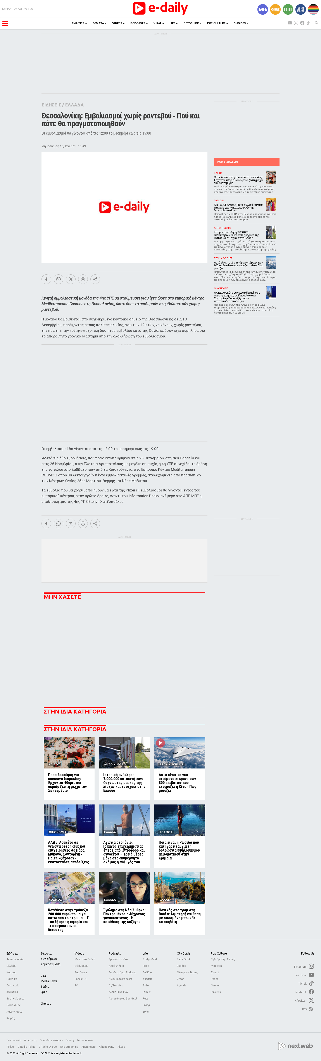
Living (146, 1005)
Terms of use (85, 1040)
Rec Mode (81, 972)
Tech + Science (15, 998)
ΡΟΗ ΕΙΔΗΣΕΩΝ (227, 161)
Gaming (215, 985)
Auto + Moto (14, 1011)
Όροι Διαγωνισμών (51, 1040)
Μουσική (216, 965)
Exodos (181, 965)
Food (146, 965)
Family (146, 992)
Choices (46, 1003)
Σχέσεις (147, 978)
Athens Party (107, 1046)
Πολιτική (12, 978)
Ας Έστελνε (116, 985)
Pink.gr (11, 1046)
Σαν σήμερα (49, 958)
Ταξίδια (147, 972)
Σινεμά (215, 972)
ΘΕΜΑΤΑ (98, 23)
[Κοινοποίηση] (95, 279)
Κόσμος (11, 972)
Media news (49, 981)
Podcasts (115, 953)
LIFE (172, 23)
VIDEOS (117, 23)
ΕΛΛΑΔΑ (74, 104)
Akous (121, 1046)
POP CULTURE (216, 23)
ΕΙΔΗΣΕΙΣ (78, 23)
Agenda (181, 985)
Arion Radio (88, 1046)
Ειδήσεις (12, 953)
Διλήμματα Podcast (120, 978)
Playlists (216, 992)
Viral (44, 976)
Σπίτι (146, 985)
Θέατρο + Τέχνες (187, 972)
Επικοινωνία (14, 1040)
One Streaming (69, 1046)
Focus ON (80, 978)
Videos (79, 953)
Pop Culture (219, 953)
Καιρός (11, 1018)
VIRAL (157, 23)
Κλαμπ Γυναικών (118, 992)
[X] (71, 279)
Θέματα (46, 953)
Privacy (70, 1040)
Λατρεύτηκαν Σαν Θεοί (123, 998)
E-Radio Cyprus (48, 1046)
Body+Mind (150, 959)
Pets (145, 998)
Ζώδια (45, 986)
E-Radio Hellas (27, 1046)
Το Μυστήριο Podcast (122, 972)
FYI (76, 985)
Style (146, 1011)
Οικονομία (13, 985)
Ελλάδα (11, 965)
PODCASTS (137, 23)
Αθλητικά (12, 992)
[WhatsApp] (58, 279)
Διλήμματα (81, 965)
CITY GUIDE (191, 23)
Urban (180, 978)
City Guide (183, 953)
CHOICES (240, 23)
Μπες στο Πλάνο (85, 959)
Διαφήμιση (30, 1040)
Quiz (44, 992)
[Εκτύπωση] (83, 279)
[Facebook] (46, 279)
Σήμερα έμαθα (50, 964)
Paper (214, 978)
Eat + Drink (183, 959)
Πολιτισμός (14, 1005)
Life (145, 953)
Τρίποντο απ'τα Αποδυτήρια (118, 962)
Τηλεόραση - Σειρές (223, 959)
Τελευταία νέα (15, 959)
